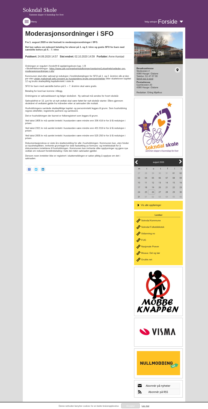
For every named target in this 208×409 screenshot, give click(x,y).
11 (146, 182)
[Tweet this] (36, 169)
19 (153, 187)
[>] (180, 163)
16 (181, 182)
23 (181, 187)
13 (160, 182)
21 (167, 187)
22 (174, 187)
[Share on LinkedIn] (43, 169)
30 (160, 173)
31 (167, 173)
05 (153, 178)
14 (167, 182)
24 (139, 192)
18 (146, 187)
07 (167, 178)
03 (139, 178)
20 (160, 187)
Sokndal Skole (40, 10)
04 (146, 178)
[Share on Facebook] (29, 169)
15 (174, 182)
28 (146, 173)
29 (153, 173)
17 (139, 187)
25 (146, 192)
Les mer (145, 406)
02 (181, 173)
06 (160, 178)
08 (174, 178)
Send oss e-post (144, 78)
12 (153, 182)
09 (181, 178)
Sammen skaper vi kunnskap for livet (46, 15)
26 (153, 192)
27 (139, 173)
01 (174, 173)
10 (139, 182)
